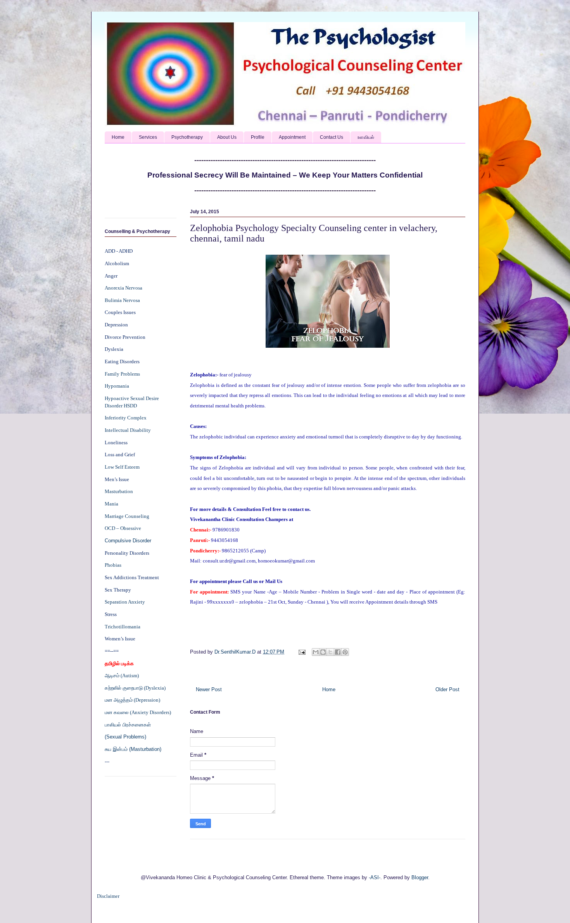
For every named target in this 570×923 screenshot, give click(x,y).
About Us (227, 137)
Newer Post (209, 689)
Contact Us (331, 137)
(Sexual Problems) (125, 737)
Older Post (447, 689)
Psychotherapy (187, 137)
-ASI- (374, 877)
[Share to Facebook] (338, 652)
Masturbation (119, 491)
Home (118, 137)
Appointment (292, 137)
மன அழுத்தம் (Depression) (132, 700)
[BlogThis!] (323, 652)
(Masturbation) (145, 749)
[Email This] (316, 652)
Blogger (419, 877)
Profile (257, 137)
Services (148, 137)
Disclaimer (108, 896)
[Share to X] (330, 652)
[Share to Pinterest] (345, 652)
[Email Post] (301, 652)
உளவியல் (366, 137)
